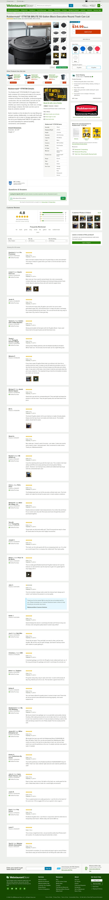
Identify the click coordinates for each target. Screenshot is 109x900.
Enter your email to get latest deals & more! (15, 868)
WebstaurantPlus (42, 879)
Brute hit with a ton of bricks (53, 103)
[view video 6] (82, 225)
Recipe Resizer (42, 887)
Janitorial (83, 10)
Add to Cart (13, 82)
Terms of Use (44, 202)
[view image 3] (90, 218)
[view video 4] (97, 218)
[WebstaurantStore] (20, 877)
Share (53, 67)
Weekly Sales (59, 883)
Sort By (10, 238)
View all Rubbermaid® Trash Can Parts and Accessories (86, 117)
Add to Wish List (86, 39)
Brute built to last (49, 119)
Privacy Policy (52, 202)
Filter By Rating (52, 238)
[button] (56, 25)
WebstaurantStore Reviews (62, 889)
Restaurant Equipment (13, 10)
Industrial (89, 10)
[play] (55, 94)
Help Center (11, 1)
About (46, 106)
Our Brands (77, 881)
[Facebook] (16, 888)
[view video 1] (75, 218)
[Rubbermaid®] (86, 109)
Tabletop (50, 10)
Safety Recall (59, 891)
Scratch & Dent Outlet (61, 881)
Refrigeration (24, 10)
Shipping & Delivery (97, 888)
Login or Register (86, 242)
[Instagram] (8, 888)
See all (99, 212)
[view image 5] (75, 225)
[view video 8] (97, 225)
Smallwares (32, 10)
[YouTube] (12, 888)
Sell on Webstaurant (80, 889)
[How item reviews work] (28, 221)
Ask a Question (63, 67)
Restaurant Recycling (85, 151)
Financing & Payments (80, 885)
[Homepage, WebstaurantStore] (20, 5)
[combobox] (52, 5)
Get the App (20, 1)
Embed (56, 106)
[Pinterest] (24, 888)
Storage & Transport (74, 10)
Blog (57, 879)
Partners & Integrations (44, 889)
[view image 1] (29, 289)
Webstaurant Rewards (43, 881)
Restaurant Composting (86, 149)
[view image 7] (90, 225)
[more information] (92, 76)
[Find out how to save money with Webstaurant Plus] (8, 75)
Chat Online (95, 886)
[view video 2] (36, 289)
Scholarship (77, 887)
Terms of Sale (48, 897)
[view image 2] (82, 218)
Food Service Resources (62, 887)
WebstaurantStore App (43, 883)
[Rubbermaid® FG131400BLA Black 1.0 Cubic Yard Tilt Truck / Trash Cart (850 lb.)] (50, 79)
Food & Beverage (41, 10)
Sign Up (48, 868)
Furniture (64, 10)
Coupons (58, 885)
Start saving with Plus (67, 870)
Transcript (51, 106)
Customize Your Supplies (44, 885)
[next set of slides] (67, 79)
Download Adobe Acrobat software (79, 144)
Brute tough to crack (50, 116)
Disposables (57, 10)
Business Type (97, 10)
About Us (77, 879)
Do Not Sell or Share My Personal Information (91, 897)
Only (73, 24)
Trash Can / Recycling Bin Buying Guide (88, 154)
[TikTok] (20, 888)
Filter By (30, 238)
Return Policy (78, 891)
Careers (77, 883)
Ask (63, 198)
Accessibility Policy (74, 897)
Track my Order (97, 883)
